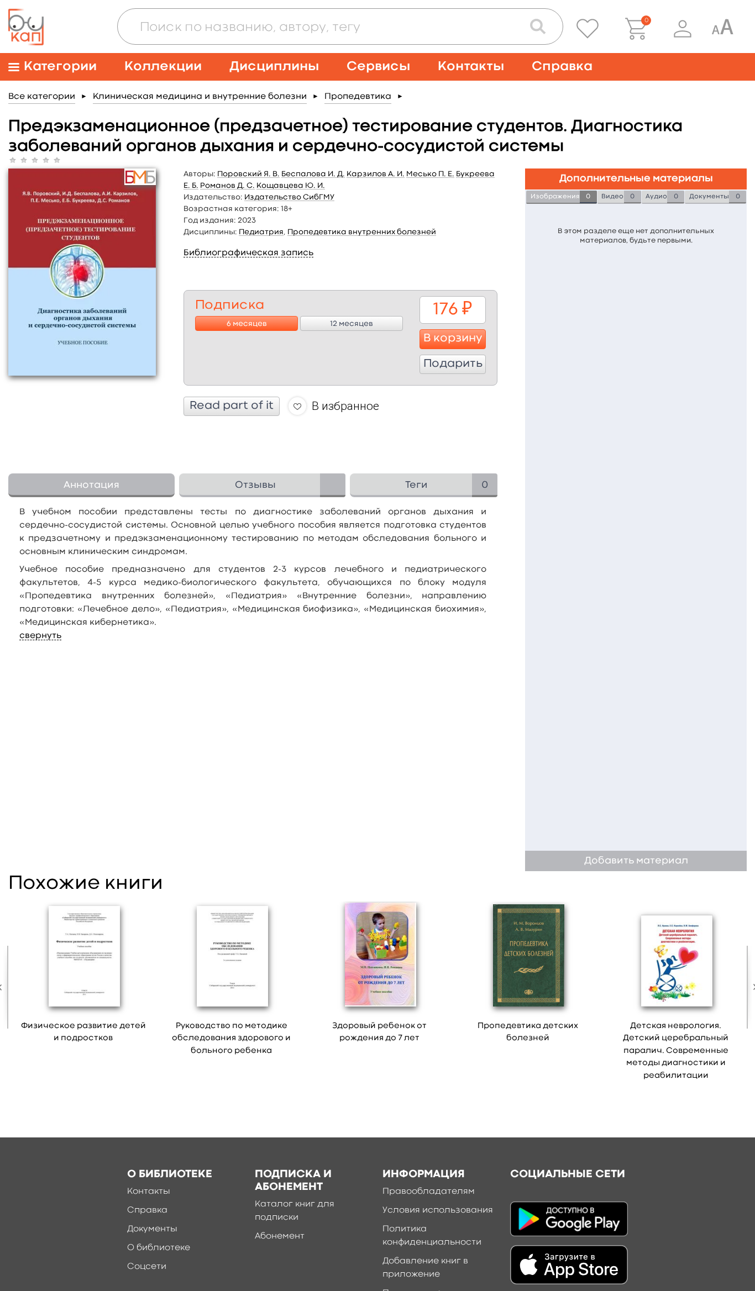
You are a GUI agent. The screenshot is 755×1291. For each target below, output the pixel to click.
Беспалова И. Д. (313, 174)
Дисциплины (274, 66)
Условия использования (437, 1210)
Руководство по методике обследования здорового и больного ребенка (231, 1039)
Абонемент (280, 1236)
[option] (83, 976)
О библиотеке (158, 1248)
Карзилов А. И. (376, 174)
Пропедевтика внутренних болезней (361, 232)
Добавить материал (636, 861)
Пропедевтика (357, 97)
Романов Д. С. (227, 185)
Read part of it (232, 406)
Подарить (453, 364)
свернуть (40, 636)
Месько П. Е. (430, 174)
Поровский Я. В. (248, 174)
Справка (562, 66)
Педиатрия (261, 232)
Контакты (471, 66)
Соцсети (146, 1267)
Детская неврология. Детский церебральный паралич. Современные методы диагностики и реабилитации (675, 1051)
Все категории (41, 97)
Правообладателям (428, 1191)
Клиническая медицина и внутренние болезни (200, 97)
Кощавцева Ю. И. (290, 185)
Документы (152, 1229)
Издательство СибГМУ (289, 197)
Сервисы (378, 66)
